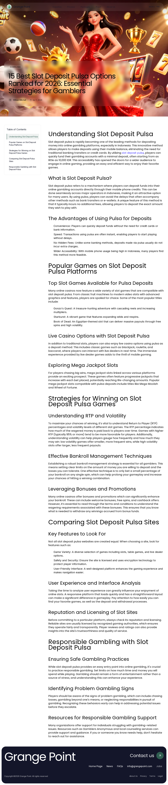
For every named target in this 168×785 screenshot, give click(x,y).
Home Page (95, 766)
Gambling (15, 67)
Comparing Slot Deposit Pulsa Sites (22, 159)
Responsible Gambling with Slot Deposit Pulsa (22, 168)
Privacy (143, 776)
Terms (152, 776)
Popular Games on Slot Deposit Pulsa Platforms (22, 143)
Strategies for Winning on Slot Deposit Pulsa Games (22, 151)
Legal (160, 776)
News (110, 766)
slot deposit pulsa (133, 152)
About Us (133, 776)
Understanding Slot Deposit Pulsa (23, 137)
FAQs (120, 766)
